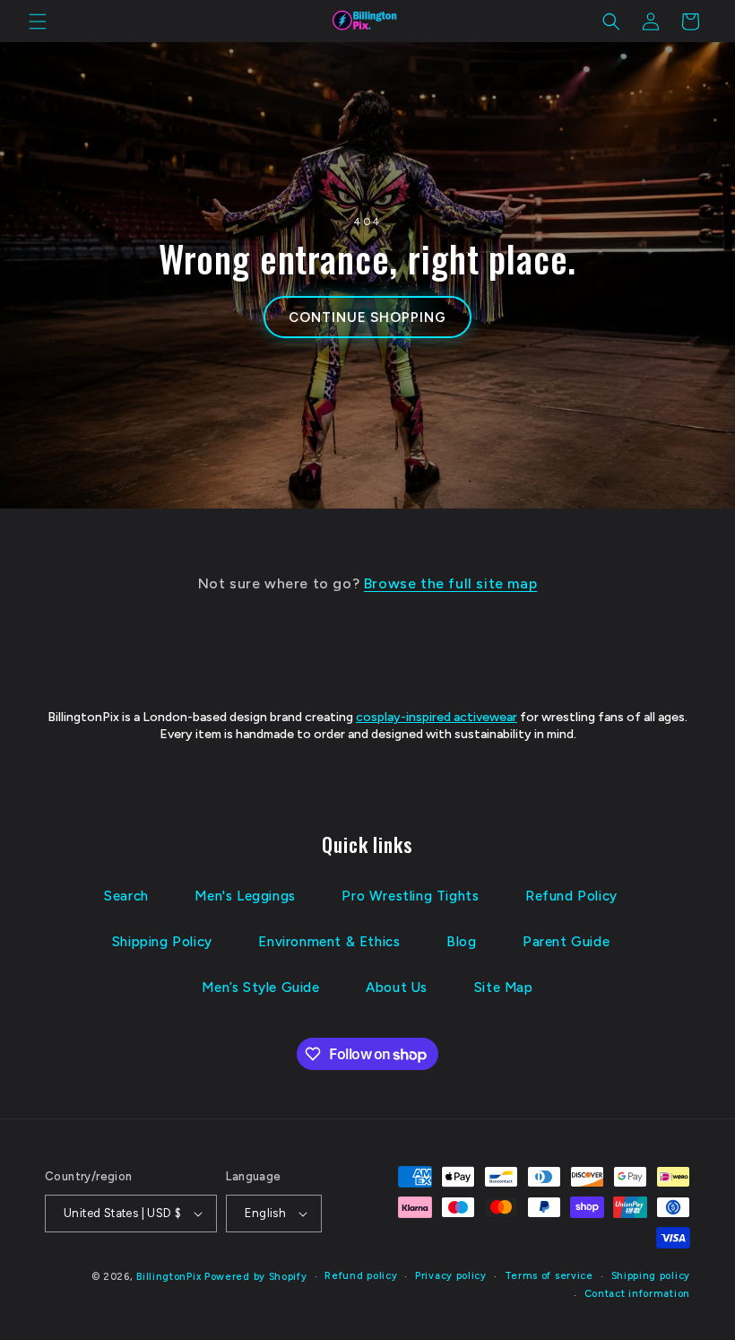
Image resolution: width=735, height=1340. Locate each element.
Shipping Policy (162, 942)
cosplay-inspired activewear (436, 717)
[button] (37, 21)
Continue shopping (367, 317)
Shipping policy (651, 1276)
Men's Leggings (245, 896)
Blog (461, 942)
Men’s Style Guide (260, 987)
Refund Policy (571, 896)
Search (126, 896)
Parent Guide (566, 942)
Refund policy (360, 1276)
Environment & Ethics (329, 942)
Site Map (503, 987)
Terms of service (549, 1276)
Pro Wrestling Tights (410, 896)
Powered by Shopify (255, 1277)
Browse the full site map (450, 583)
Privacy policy (451, 1276)
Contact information (637, 1294)
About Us (397, 987)
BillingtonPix (168, 1277)
